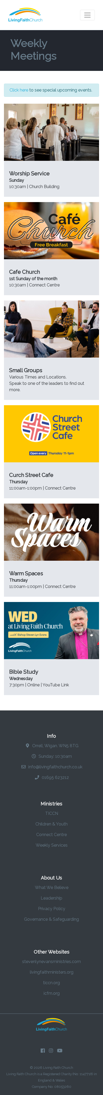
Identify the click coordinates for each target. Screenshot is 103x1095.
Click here (19, 90)
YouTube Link (56, 684)
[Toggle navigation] (87, 15)
